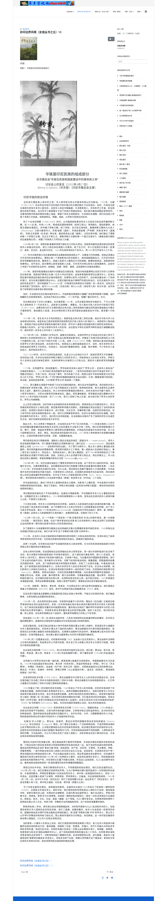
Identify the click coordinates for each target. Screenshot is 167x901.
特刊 (121, 229)
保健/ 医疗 (123, 187)
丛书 (121, 225)
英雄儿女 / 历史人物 (101, 12)
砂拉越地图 (123, 169)
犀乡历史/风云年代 (83, 12)
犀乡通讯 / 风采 (124, 146)
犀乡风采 (122, 155)
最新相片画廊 (124, 192)
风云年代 (26, 29)
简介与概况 (123, 173)
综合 (121, 211)
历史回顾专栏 (124, 141)
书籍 (138, 12)
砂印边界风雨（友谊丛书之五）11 (36, 865)
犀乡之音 (122, 150)
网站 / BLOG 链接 (125, 206)
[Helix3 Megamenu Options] (146, 11)
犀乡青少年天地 (125, 183)
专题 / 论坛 (128, 12)
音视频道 (122, 201)
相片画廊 (122, 197)
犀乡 (121, 136)
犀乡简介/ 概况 (124, 164)
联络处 (121, 215)
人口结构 (122, 178)
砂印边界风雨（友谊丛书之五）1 (36, 860)
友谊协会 (70, 12)
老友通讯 (122, 159)
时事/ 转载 (116, 12)
